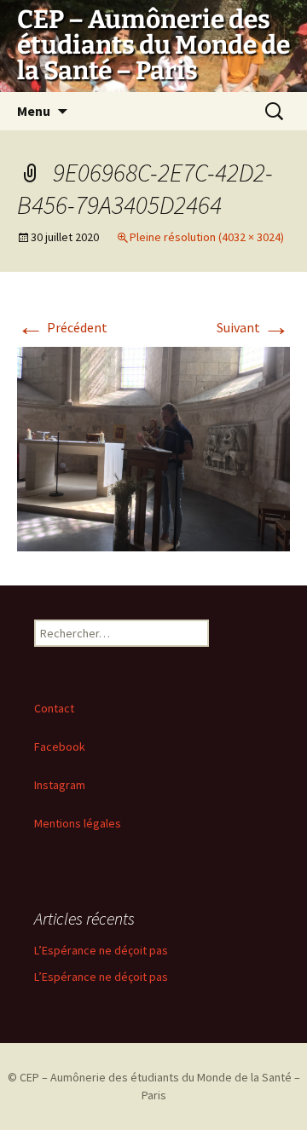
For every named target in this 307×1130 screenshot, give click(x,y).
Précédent (62, 327)
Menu (33, 110)
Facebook (59, 746)
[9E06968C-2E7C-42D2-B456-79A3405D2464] (153, 447)
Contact (54, 708)
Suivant (253, 327)
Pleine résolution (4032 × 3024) (207, 237)
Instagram (59, 785)
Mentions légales (77, 823)
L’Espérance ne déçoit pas (101, 950)
